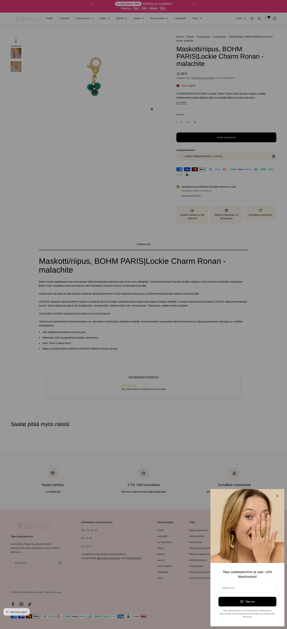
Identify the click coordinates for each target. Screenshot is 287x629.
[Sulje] (277, 496)
